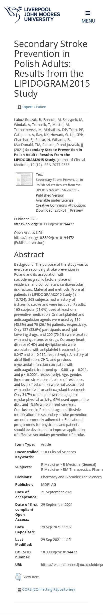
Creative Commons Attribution (60, 205)
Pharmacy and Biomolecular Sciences (71, 477)
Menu (88, 21)
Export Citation (33, 106)
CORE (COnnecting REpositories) (48, 589)
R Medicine (50, 464)
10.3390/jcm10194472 (59, 552)
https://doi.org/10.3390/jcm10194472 (44, 224)
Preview (76, 210)
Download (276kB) (51, 210)
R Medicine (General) (79, 464)
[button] (18, 577)
